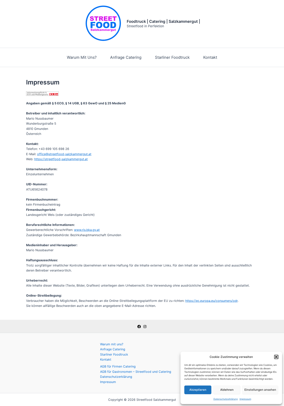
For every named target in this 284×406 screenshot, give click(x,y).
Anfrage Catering (125, 57)
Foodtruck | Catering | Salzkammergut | (163, 21)
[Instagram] (145, 326)
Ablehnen (227, 390)
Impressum (245, 398)
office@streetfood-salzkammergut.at (64, 154)
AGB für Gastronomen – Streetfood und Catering (135, 372)
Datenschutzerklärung (225, 398)
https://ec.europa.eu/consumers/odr (211, 301)
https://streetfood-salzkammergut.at (61, 159)
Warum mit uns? (82, 57)
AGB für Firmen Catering (118, 366)
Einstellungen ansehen (260, 390)
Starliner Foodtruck (172, 57)
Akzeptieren (197, 390)
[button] (276, 357)
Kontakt (210, 57)
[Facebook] (139, 326)
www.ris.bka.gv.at (87, 230)
